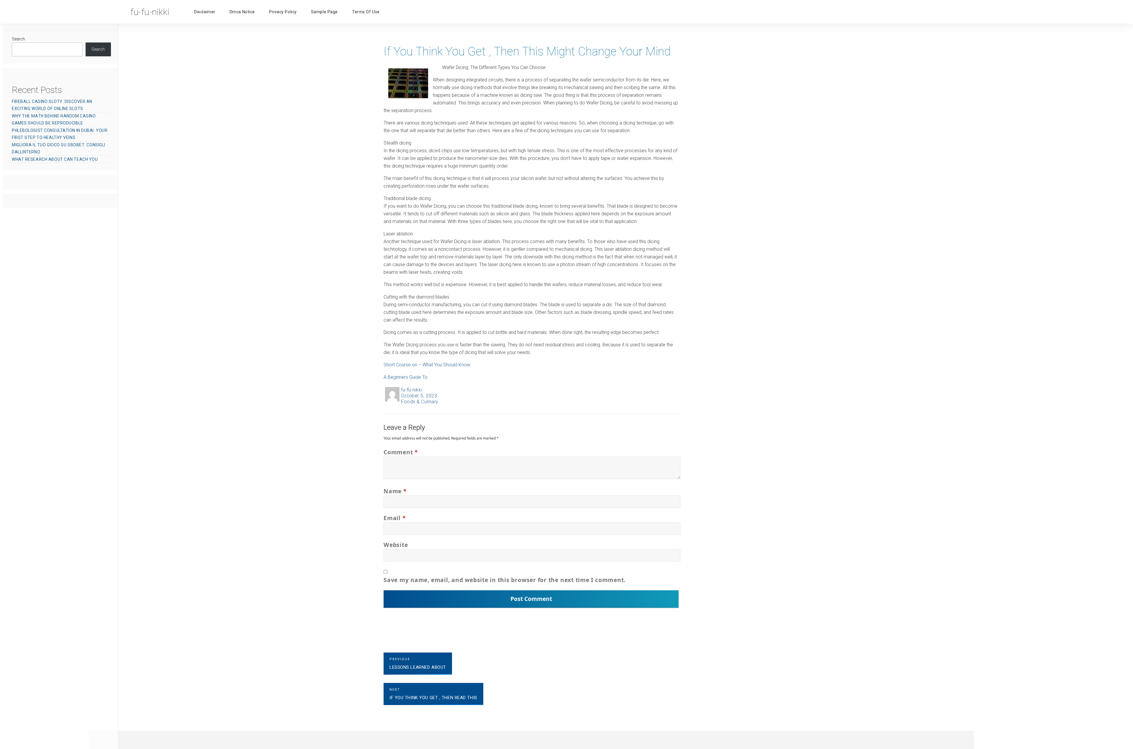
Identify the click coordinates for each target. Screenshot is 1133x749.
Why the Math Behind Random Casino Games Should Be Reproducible (54, 119)
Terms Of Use (366, 11)
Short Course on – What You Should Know (427, 365)
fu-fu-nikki (411, 390)
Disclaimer (204, 11)
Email (394, 518)
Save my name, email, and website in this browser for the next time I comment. (505, 580)
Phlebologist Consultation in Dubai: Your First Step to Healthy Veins (59, 134)
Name (395, 491)
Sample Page (324, 11)
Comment (401, 452)
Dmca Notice (242, 11)
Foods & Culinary (419, 401)
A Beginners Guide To (406, 377)
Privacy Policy (283, 11)
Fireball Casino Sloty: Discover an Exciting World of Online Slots (52, 105)
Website (396, 545)
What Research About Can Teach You (55, 159)
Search (18, 39)
